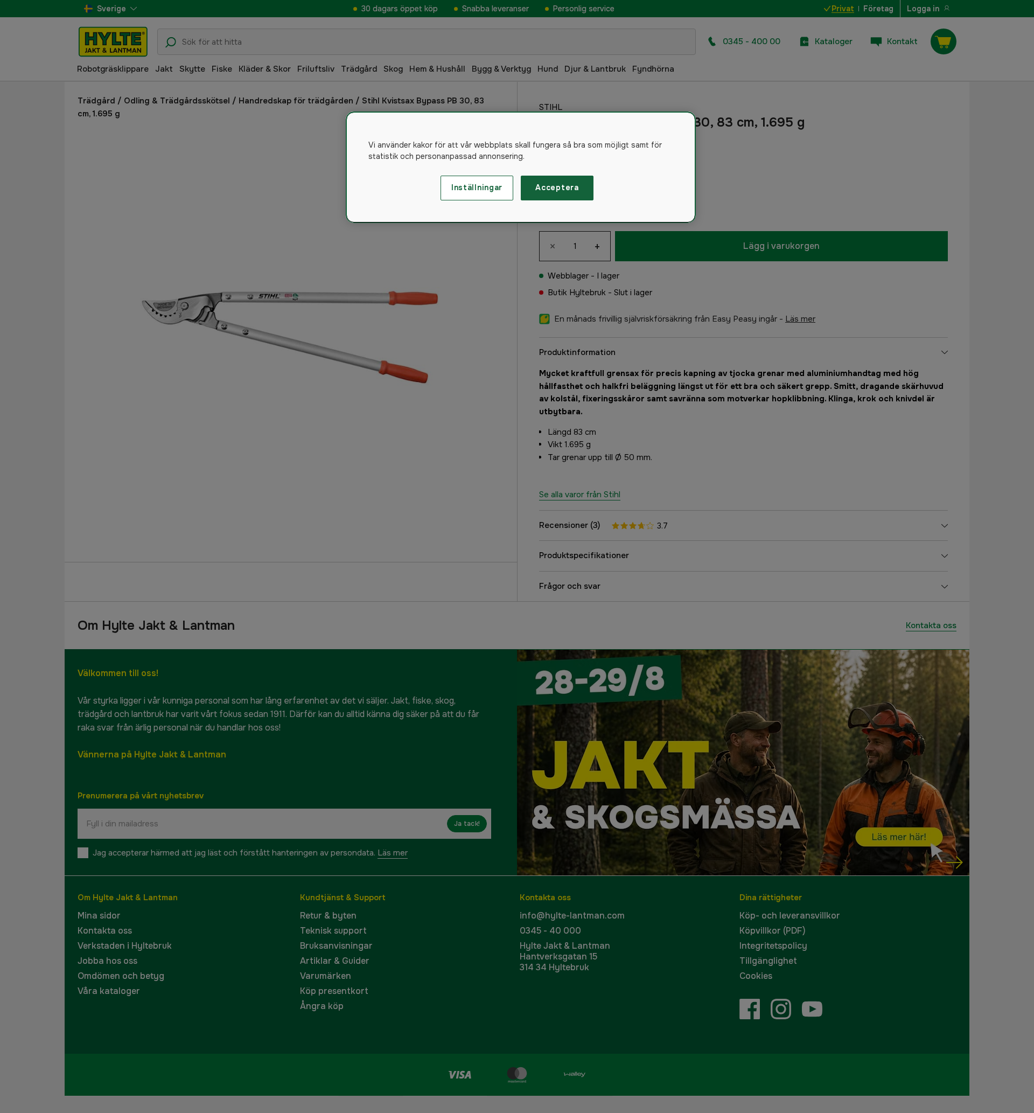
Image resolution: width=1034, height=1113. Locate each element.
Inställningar (476, 187)
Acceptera (556, 187)
